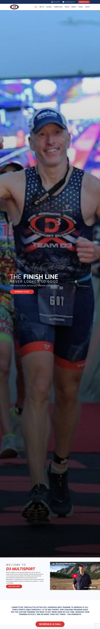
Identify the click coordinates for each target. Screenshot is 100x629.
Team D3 (66, 7)
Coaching (49, 7)
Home (35, 7)
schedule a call (22, 292)
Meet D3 (41, 7)
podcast (73, 7)
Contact (87, 7)
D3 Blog (80, 7)
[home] (14, 7)
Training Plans (58, 7)
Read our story (14, 586)
